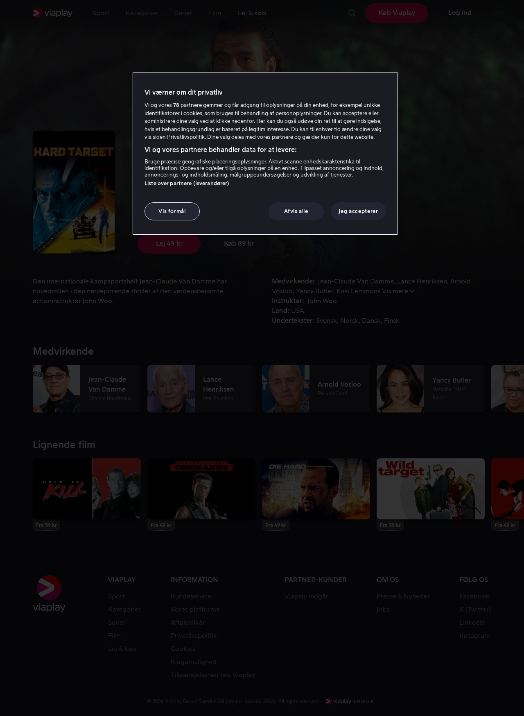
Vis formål (172, 211)
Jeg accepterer (358, 211)
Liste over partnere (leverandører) (187, 183)
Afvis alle (296, 211)
